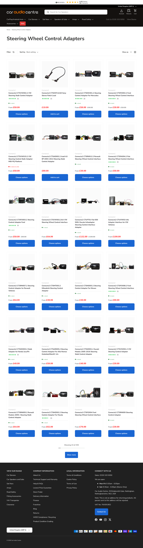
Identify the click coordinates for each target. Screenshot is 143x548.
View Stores (131, 19)
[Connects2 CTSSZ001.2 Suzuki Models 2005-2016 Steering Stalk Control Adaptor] (88, 330)
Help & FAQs (38, 483)
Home (8, 29)
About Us (36, 475)
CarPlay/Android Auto (15, 19)
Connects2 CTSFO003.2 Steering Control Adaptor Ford (21, 221)
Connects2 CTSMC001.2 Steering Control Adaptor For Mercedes (88, 94)
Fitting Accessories (14, 496)
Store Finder (38, 492)
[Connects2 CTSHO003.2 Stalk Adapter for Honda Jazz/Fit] (21, 330)
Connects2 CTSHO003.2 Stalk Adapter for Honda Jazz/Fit (20, 350)
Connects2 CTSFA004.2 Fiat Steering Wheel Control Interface (121, 157)
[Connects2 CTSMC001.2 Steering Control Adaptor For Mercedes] (88, 74)
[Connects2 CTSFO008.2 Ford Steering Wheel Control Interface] (121, 267)
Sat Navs (46, 19)
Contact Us (101, 512)
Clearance (10, 504)
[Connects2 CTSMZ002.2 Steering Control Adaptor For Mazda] (55, 394)
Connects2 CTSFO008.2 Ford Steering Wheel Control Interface (121, 287)
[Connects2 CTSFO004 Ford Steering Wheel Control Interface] (88, 394)
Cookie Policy (72, 479)
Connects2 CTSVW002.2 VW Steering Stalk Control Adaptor (20, 94)
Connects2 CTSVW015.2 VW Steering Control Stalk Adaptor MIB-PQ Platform (20, 159)
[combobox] (75, 12)
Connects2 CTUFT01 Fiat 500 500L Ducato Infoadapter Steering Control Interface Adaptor (86, 223)
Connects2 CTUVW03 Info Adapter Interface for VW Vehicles (118, 222)
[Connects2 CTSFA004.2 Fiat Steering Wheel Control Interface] (121, 137)
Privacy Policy (72, 488)
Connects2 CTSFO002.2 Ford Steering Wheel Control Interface (121, 94)
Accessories (11, 23)
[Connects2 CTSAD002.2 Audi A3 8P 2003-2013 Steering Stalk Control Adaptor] (55, 137)
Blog (35, 509)
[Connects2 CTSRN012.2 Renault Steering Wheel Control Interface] (88, 137)
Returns (36, 513)
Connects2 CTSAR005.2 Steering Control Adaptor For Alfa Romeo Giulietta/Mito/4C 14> (55, 351)
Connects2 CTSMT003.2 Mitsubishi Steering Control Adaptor (52, 288)
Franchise (36, 504)
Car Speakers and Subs (15, 479)
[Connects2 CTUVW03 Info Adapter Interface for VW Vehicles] (121, 201)
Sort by (22, 52)
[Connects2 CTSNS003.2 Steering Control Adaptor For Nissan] (88, 267)
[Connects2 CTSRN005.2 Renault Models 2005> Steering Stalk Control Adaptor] (21, 394)
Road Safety (86, 19)
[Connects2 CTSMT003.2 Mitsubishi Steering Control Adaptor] (55, 267)
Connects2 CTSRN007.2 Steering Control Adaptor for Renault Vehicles (21, 288)
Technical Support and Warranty (45, 479)
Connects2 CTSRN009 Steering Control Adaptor (120, 413)
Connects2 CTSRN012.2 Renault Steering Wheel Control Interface (88, 157)
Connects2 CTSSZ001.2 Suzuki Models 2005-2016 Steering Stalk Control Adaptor (87, 351)
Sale (22, 23)
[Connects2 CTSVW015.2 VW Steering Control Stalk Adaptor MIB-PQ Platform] (21, 137)
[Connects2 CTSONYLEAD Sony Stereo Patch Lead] (55, 74)
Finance (36, 500)
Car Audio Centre (16, 540)
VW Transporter (13, 500)
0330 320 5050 (106, 475)
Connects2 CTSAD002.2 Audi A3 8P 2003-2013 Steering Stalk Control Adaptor (55, 159)
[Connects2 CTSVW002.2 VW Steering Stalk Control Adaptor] (21, 74)
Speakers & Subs (60, 19)
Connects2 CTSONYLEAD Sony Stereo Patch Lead (54, 94)
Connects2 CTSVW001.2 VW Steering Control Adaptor (119, 350)
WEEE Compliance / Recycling (44, 517)
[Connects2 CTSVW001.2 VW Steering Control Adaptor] (121, 330)
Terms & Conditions (74, 475)
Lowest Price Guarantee (42, 488)
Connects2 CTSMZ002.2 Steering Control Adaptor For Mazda (55, 413)
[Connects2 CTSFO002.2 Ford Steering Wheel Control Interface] (121, 74)
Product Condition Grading (43, 521)
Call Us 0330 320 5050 (115, 19)
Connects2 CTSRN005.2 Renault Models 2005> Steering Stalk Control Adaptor (21, 415)
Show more (71, 455)
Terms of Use (72, 483)
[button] (129, 12)
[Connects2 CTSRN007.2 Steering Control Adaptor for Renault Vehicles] (21, 267)
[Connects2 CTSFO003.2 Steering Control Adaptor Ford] (21, 201)
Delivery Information (41, 496)
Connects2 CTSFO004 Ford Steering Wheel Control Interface (88, 413)
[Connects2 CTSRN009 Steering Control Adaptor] (121, 394)
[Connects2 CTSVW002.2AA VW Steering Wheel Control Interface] (55, 201)
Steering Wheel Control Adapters (21, 29)
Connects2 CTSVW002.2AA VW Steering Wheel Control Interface (55, 221)
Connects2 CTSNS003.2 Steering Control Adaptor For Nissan (88, 287)
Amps (74, 19)
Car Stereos (32, 19)
